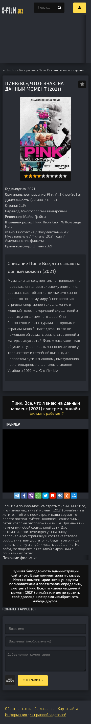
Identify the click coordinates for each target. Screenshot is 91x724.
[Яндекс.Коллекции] (53, 496)
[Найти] (59, 8)
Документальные (52, 232)
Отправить (33, 680)
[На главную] (12, 7)
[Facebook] (24, 496)
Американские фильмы (24, 240)
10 (65, 176)
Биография (25, 232)
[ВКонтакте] (60, 496)
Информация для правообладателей (35, 714)
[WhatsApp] (38, 496)
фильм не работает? (47, 413)
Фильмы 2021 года (47, 236)
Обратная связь (18, 708)
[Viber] (31, 496)
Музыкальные (16, 236)
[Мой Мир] (74, 496)
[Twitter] (45, 496)
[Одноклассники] (67, 496)
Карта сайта (68, 708)
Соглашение (44, 708)
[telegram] (17, 496)
